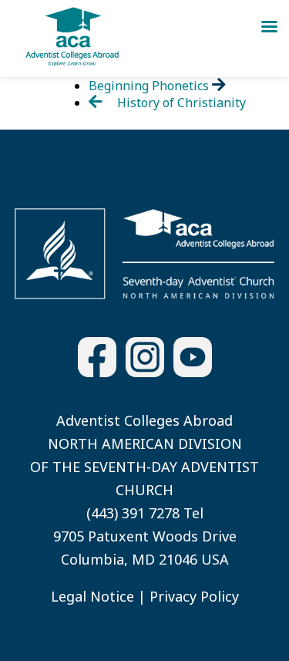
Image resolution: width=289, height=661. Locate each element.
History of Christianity (180, 102)
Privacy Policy (194, 596)
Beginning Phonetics (150, 85)
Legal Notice (92, 596)
